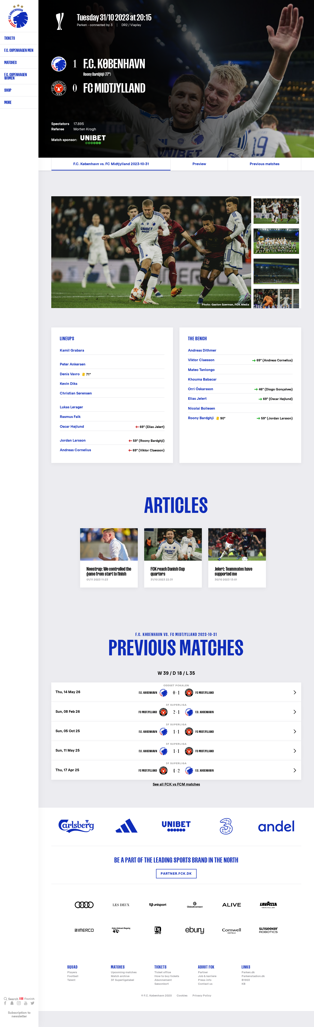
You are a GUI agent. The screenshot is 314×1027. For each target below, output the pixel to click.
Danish (29, 999)
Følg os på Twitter (32, 1003)
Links (246, 967)
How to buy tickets (166, 976)
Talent (71, 980)
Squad (72, 967)
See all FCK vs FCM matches (176, 784)
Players (72, 972)
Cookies (182, 995)
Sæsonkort (161, 984)
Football (72, 976)
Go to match (176, 684)
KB (243, 984)
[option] (151, 252)
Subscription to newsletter (19, 1014)
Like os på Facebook (5, 1003)
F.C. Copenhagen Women (15, 76)
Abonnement (163, 980)
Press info (204, 980)
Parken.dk (248, 972)
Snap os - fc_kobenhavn (12, 1003)
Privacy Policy (201, 995)
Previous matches (264, 164)
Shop (7, 90)
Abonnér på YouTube (25, 1003)
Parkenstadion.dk (253, 976)
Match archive (120, 976)
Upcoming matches (124, 972)
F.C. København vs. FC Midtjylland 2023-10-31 (111, 164)
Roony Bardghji (93, 74)
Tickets (9, 38)
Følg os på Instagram (19, 1003)
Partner (203, 972)
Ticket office (162, 972)
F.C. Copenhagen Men (18, 50)
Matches (10, 62)
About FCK (206, 967)
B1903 (246, 980)
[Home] (18, 18)
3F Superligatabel (122, 980)
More (8, 102)
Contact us (205, 984)
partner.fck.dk (176, 873)
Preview (199, 164)
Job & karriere (207, 976)
